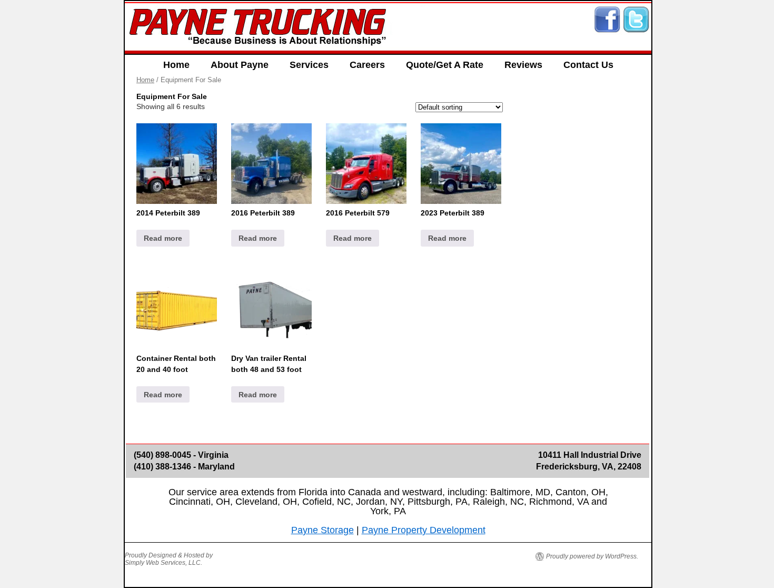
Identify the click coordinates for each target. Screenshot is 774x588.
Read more (163, 238)
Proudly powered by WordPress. (592, 556)
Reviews (523, 65)
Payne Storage (322, 530)
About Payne (240, 65)
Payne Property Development (423, 530)
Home (176, 65)
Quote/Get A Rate (444, 65)
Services (309, 65)
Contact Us (588, 65)
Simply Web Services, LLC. (163, 562)
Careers (367, 65)
